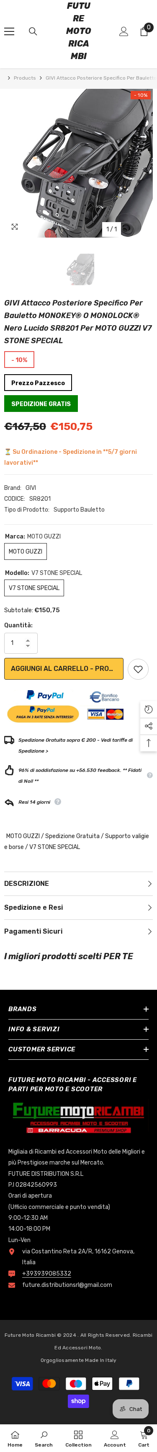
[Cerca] (33, 31)
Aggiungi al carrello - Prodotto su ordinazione (67, 669)
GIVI (31, 488)
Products (25, 78)
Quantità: (18, 625)
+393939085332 (46, 1273)
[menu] (9, 31)
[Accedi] (124, 31)
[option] (78, 163)
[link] (44, 1438)
